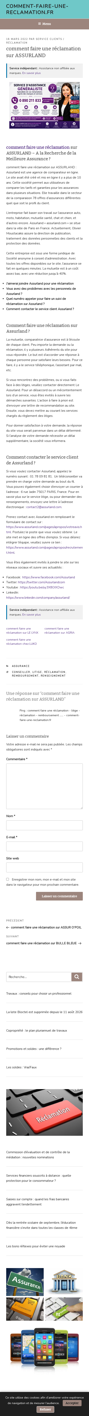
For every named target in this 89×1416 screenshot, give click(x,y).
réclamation (55, 672)
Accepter (72, 1403)
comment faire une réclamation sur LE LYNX (22, 631)
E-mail (11, 837)
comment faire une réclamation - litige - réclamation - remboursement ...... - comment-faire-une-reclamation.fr (50, 715)
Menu (46, 24)
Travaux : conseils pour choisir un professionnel (38, 994)
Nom (10, 816)
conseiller (21, 672)
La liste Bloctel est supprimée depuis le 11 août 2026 (44, 1012)
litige (37, 672)
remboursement (25, 675)
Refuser (45, 1409)
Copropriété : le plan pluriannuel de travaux (36, 1031)
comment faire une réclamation (38, 147)
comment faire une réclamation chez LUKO (22, 642)
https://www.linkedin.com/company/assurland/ (38, 598)
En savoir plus (31, 73)
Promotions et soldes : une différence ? (33, 1049)
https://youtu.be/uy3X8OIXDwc (42, 587)
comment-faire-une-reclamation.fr (37, 9)
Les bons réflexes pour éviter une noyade (35, 1246)
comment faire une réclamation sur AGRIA (59, 631)
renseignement (53, 675)
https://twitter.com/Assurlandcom (41, 582)
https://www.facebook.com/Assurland (48, 577)
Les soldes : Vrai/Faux (21, 1067)
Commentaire (17, 759)
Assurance (21, 666)
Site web (12, 858)
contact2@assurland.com (43, 507)
